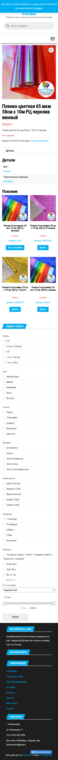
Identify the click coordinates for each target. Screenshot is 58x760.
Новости (10, 698)
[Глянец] (4, 412)
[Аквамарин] (4, 387)
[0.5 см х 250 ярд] (4, 346)
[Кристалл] (4, 433)
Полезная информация (16, 682)
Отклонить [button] (38, 8)
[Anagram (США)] (4, 488)
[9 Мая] (4, 535)
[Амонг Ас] (4, 580)
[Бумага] (4, 453)
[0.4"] (4, 341)
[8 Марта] (4, 529)
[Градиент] (4, 423)
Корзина (10, 708)
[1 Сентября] (4, 519)
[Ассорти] (4, 398)
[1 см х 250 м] (4, 362)
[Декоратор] (4, 428)
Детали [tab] (10, 150)
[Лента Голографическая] (4, 469)
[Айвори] (4, 382)
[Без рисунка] (4, 447)
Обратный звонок (42, 752)
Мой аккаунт (12, 703)
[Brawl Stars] (4, 564)
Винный (7, 171)
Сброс (15, 617)
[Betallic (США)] (4, 499)
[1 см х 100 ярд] (4, 357)
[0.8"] (4, 351)
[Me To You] (4, 574)
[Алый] (4, 392)
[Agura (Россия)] (4, 483)
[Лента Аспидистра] (4, 458)
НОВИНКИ (8, 181)
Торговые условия (14, 676)
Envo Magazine (45, 755)
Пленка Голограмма (39, 140)
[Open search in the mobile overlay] (29, 26)
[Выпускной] (4, 540)
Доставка (10, 687)
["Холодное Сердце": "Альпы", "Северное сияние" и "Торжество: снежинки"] (4, 554)
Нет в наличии (15, 247)
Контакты (10, 692)
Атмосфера (29, 14)
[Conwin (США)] (4, 505)
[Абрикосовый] (4, 376)
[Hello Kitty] (4, 569)
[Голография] (4, 417)
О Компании (11, 671)
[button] (51, 50)
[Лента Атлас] (4, 464)
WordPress (27, 755)
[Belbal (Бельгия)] (4, 494)
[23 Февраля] (4, 524)
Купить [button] (43, 247)
